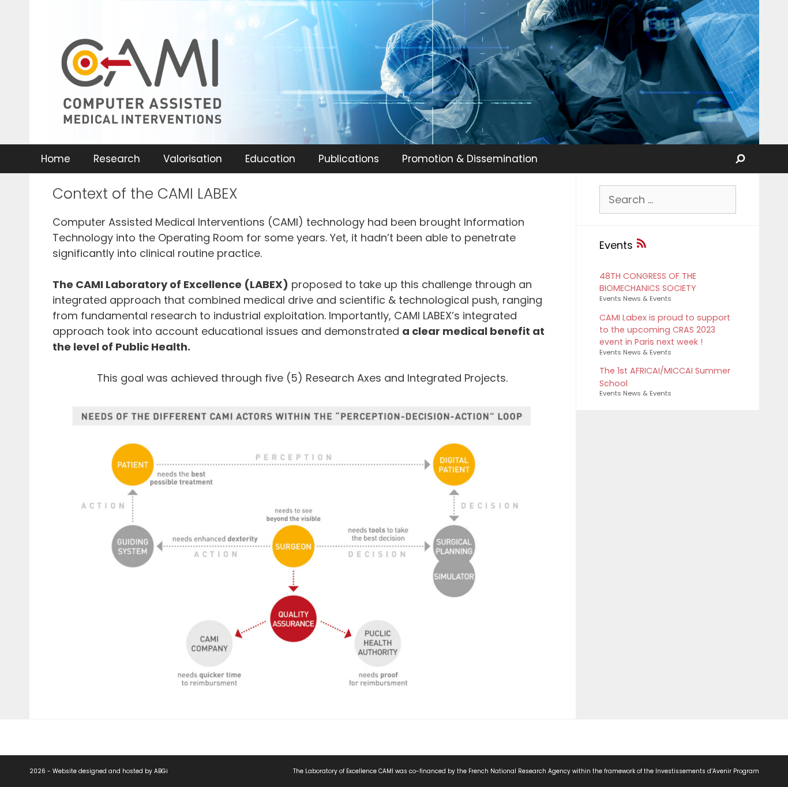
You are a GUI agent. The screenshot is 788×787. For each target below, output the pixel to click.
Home (55, 159)
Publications (348, 159)
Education (270, 159)
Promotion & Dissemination (470, 159)
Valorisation (192, 159)
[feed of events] (641, 245)
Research (116, 159)
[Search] (741, 158)
